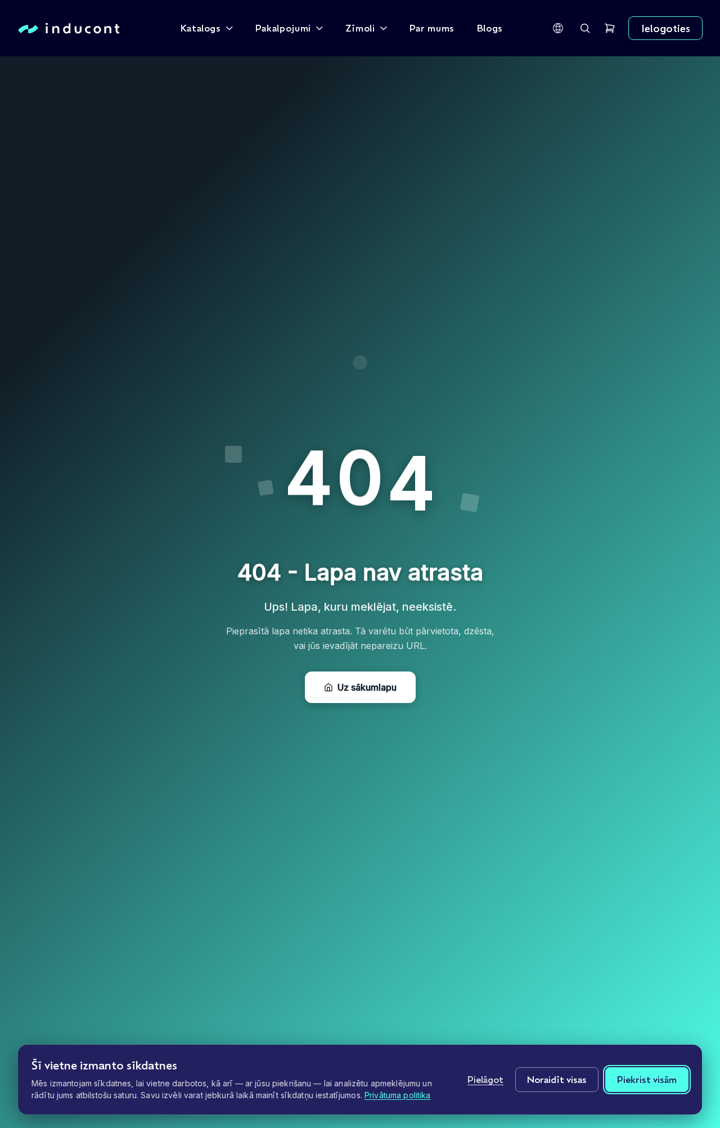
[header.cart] (610, 28)
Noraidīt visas (557, 1079)
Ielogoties (665, 28)
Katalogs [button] (201, 28)
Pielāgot (485, 1079)
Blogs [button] (490, 28)
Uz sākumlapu (367, 687)
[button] (558, 28)
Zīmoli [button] (360, 28)
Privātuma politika (397, 1095)
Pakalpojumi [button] (283, 28)
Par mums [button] (432, 28)
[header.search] (585, 28)
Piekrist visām (647, 1079)
